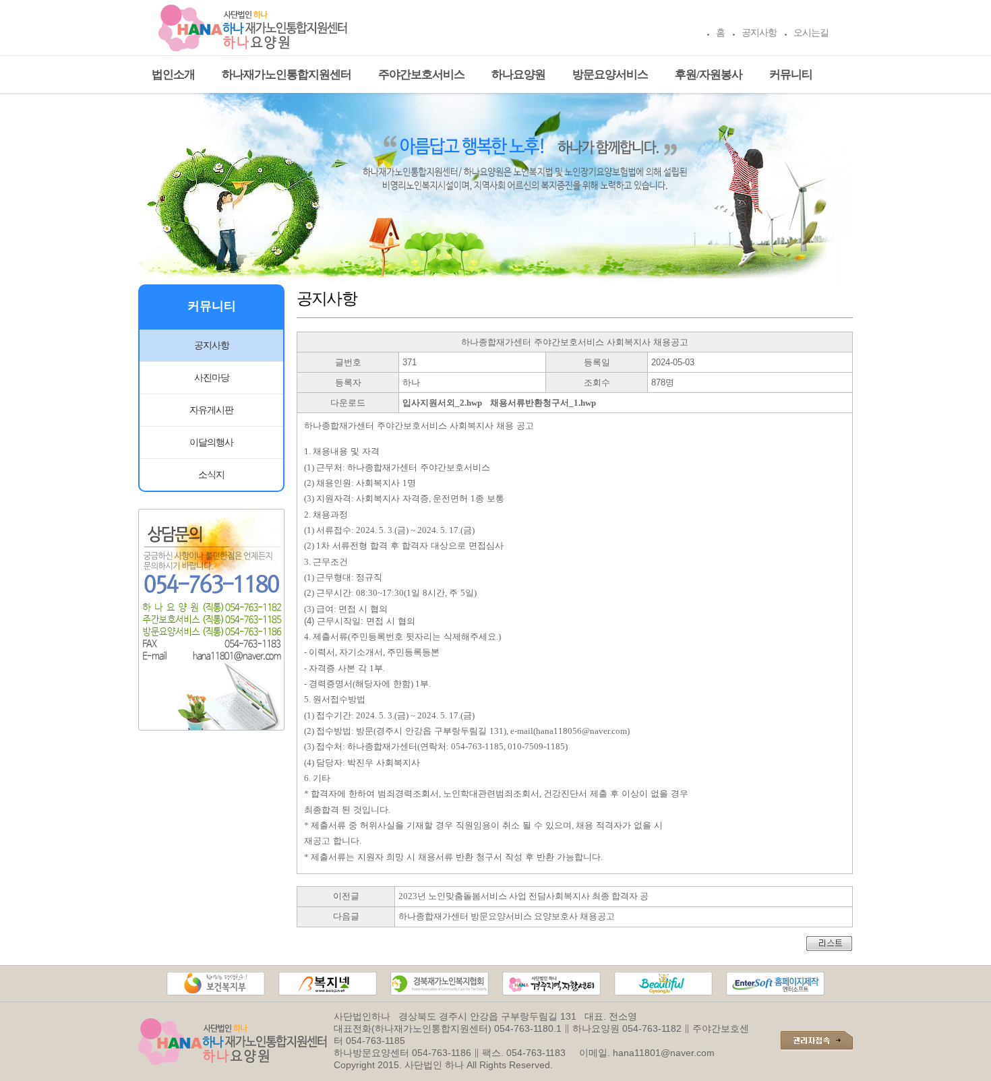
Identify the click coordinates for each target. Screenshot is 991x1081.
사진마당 (211, 378)
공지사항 (759, 33)
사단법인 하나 (434, 1065)
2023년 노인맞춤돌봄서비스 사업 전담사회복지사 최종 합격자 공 (523, 896)
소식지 (211, 475)
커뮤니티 (790, 74)
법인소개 (173, 74)
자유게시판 (211, 410)
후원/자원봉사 (708, 74)
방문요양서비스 (610, 74)
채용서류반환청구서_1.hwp (543, 403)
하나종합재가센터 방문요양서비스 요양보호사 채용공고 (506, 916)
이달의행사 (211, 442)
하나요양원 (518, 74)
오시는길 (811, 33)
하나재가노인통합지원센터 (286, 74)
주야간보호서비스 (421, 74)
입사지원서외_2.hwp (442, 403)
